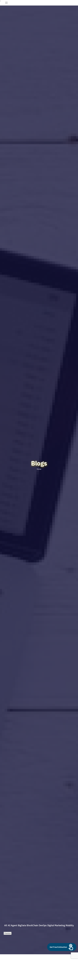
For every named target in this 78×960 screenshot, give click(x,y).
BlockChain (32, 925)
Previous (7, 933)
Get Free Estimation (58, 947)
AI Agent (12, 925)
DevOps (43, 925)
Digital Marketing (56, 925)
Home (39, 469)
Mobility (70, 925)
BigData (22, 925)
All (5, 925)
